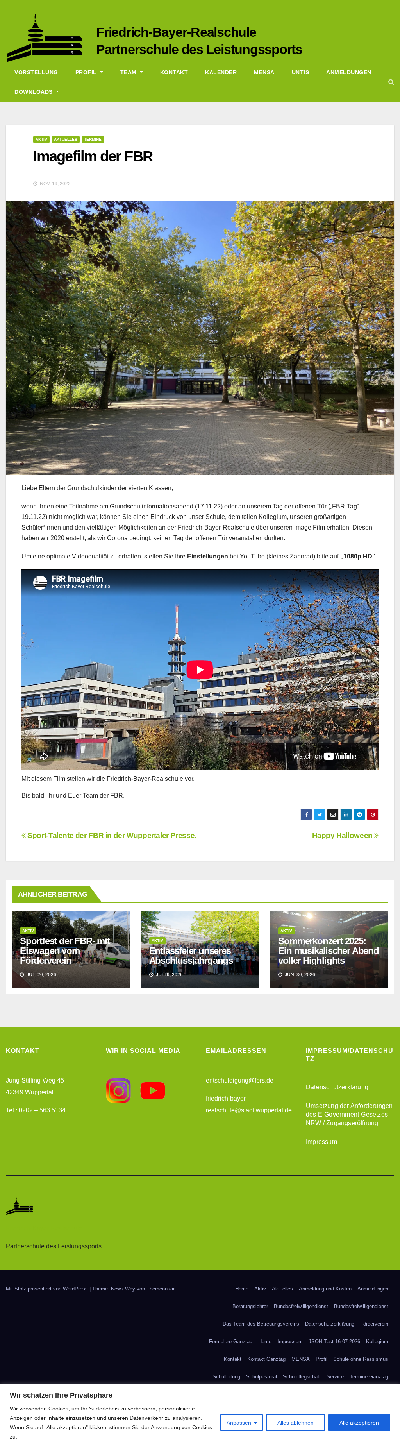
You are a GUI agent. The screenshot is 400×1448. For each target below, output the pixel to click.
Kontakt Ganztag (266, 1359)
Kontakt (174, 72)
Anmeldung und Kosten (325, 1289)
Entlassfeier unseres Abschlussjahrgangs (191, 955)
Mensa (264, 72)
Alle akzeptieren (359, 1422)
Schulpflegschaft (302, 1377)
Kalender (221, 72)
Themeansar (160, 1289)
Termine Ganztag (369, 1377)
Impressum (321, 1141)
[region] (200, 1416)
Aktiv (41, 139)
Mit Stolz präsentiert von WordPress (47, 1289)
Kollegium (377, 1341)
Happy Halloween (343, 835)
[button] (391, 82)
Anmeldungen (348, 72)
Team (129, 72)
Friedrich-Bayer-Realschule (176, 32)
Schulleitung (226, 1377)
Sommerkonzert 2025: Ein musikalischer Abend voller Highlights (328, 951)
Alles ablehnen (295, 1422)
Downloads (34, 92)
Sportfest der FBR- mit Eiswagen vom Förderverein (65, 951)
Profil (87, 72)
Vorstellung (36, 72)
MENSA (300, 1359)
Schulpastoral (261, 1377)
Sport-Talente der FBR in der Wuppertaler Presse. (111, 835)
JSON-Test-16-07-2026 (334, 1341)
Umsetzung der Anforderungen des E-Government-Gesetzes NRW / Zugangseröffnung (349, 1114)
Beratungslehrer (250, 1306)
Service (335, 1377)
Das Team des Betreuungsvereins (261, 1324)
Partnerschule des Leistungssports (199, 49)
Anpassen (239, 1422)
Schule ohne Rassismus (360, 1359)
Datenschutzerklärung (337, 1087)
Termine (93, 139)
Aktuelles (65, 139)
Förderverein (374, 1324)
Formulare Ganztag (230, 1341)
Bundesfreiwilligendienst (301, 1306)
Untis (300, 72)
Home (241, 1289)
